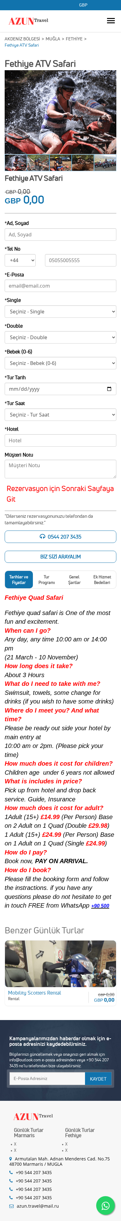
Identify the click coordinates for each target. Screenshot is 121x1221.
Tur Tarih (15, 377)
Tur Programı (46, 579)
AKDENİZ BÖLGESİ (22, 39)
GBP (83, 5)
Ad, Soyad (17, 223)
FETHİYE (74, 39)
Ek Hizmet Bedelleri (102, 579)
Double (14, 326)
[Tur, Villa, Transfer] (28, 20)
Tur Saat (15, 403)
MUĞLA (53, 39)
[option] (60, 112)
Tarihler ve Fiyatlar (18, 579)
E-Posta (14, 274)
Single (13, 300)
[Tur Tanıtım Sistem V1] (33, 1115)
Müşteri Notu (19, 455)
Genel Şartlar (74, 579)
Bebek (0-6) (18, 352)
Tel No (12, 249)
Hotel (12, 429)
